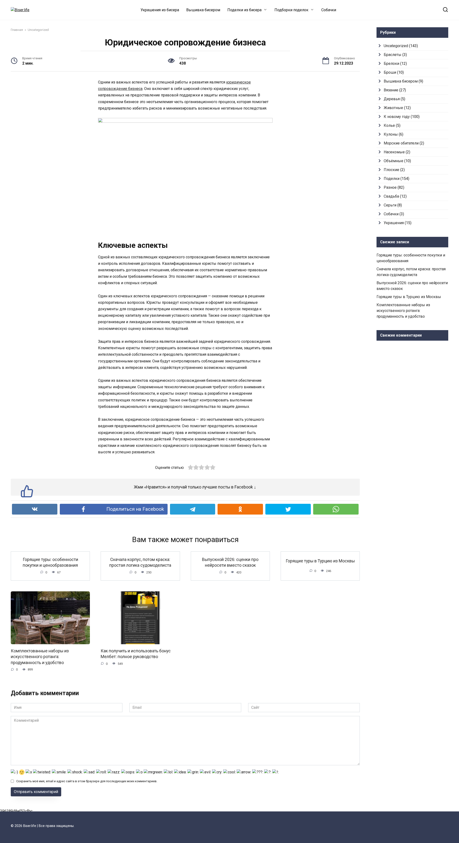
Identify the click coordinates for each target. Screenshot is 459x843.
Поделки (391, 178)
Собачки (328, 10)
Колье (389, 125)
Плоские (391, 169)
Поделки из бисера (244, 10)
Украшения (394, 223)
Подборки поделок (291, 10)
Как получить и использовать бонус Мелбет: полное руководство (136, 654)
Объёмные (393, 161)
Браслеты (392, 54)
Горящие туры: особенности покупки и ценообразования (50, 562)
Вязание (391, 90)
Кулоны (391, 134)
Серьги (390, 205)
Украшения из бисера (160, 10)
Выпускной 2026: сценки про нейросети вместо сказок (230, 562)
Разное (390, 187)
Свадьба (391, 196)
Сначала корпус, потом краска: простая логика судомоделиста (140, 562)
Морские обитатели (401, 143)
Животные (393, 107)
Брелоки (391, 63)
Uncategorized (396, 46)
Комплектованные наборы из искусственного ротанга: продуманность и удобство (40, 657)
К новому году (397, 116)
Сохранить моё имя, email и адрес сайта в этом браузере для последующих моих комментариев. (86, 781)
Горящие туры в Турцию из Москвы (320, 561)
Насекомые (394, 152)
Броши (390, 72)
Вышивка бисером (203, 10)
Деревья (392, 99)
